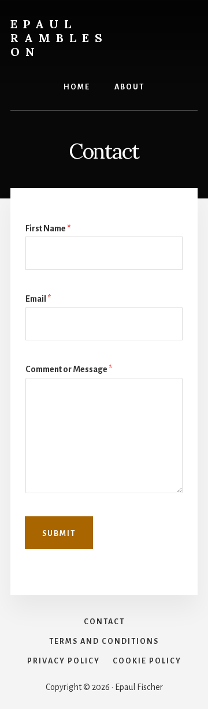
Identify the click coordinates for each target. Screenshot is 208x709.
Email (38, 298)
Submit (59, 534)
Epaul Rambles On (59, 38)
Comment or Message (68, 369)
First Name (47, 228)
